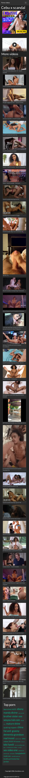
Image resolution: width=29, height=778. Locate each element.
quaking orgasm (10, 727)
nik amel (12, 753)
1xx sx (23, 741)
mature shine (13, 723)
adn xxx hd (21, 713)
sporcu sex (18, 738)
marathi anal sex (16, 756)
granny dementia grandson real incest (14, 734)
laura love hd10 (10, 709)
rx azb (19, 747)
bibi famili (9, 744)
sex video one (11, 750)
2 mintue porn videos (11, 747)
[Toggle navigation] (26, 2)
